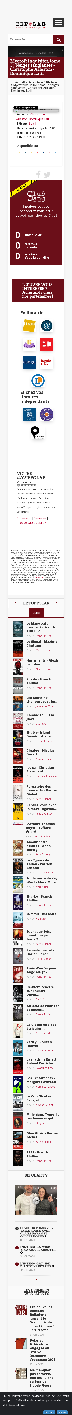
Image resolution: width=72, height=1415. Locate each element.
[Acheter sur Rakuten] (49, 152)
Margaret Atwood (45, 1086)
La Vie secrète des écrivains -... (41, 1026)
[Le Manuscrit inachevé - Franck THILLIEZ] (18, 629)
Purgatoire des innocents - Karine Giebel (42, 790)
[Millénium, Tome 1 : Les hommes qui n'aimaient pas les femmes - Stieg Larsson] (18, 1121)
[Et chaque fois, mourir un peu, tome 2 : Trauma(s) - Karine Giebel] (18, 938)
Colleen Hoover (44, 1050)
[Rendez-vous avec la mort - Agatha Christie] (18, 811)
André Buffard (43, 836)
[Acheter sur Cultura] (43, 152)
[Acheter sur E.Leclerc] (55, 152)
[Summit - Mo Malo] (18, 919)
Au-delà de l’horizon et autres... (43, 1008)
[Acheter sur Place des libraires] (38, 432)
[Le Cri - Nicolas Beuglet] (18, 1102)
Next (36, 1279)
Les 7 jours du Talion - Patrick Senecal (39, 864)
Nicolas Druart (44, 759)
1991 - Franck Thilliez (37, 1154)
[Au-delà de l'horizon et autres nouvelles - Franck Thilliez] (18, 1012)
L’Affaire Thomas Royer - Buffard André (40, 828)
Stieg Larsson (43, 1123)
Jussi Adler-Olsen (45, 706)
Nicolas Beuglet (44, 1105)
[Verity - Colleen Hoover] (18, 1047)
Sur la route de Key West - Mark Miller (42, 880)
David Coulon (43, 999)
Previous (36, 1217)
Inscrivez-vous (34, 206)
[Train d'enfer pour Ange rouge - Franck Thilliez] (18, 974)
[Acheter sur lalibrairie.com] (46, 414)
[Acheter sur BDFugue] (37, 152)
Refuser (62, 1412)
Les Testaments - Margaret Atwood (41, 1080)
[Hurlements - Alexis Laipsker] (18, 667)
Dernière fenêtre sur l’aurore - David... (40, 991)
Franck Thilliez (43, 635)
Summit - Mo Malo (41, 914)
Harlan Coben (43, 958)
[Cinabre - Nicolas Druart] (18, 756)
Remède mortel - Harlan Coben (40, 952)
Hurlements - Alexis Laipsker (43, 662)
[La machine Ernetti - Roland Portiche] (18, 1065)
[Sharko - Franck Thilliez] (18, 902)
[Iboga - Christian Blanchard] (18, 774)
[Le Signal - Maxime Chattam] (18, 648)
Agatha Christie (44, 813)
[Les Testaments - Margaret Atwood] (18, 1084)
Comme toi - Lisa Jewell (40, 717)
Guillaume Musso (45, 1033)
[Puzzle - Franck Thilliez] (18, 685)
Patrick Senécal (44, 872)
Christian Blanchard (47, 776)
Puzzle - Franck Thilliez (39, 681)
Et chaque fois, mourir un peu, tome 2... (39, 935)
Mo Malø (41, 918)
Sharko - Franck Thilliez (39, 898)
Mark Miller (42, 886)
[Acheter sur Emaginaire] (31, 152)
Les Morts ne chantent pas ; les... (42, 700)
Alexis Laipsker (44, 669)
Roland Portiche (45, 1068)
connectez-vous (32, 211)
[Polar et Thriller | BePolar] (30, 25)
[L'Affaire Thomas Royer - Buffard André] (18, 823)
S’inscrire (40, 518)
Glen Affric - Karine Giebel (42, 1135)
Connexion (24, 518)
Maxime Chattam (45, 650)
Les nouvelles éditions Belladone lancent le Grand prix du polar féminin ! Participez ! (42, 1318)
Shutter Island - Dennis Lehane (39, 734)
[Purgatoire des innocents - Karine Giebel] (18, 792)
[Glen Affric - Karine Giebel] (18, 1139)
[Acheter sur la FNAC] (19, 152)
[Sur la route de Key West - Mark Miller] (18, 884)
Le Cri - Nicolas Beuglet (39, 1098)
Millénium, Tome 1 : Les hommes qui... (43, 1116)
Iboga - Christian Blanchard (40, 769)
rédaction (39, 577)
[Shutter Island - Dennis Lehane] (18, 738)
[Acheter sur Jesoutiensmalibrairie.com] (29, 414)
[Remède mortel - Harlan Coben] (18, 956)
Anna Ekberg (43, 854)
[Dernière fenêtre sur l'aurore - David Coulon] (18, 993)
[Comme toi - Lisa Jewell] (18, 720)
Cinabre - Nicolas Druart (41, 752)
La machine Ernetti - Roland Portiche (43, 1061)
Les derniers (36, 1292)
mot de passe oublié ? (32, 523)
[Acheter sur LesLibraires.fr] (25, 152)
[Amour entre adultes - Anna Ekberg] (18, 848)
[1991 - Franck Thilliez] (18, 1158)
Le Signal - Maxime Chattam (42, 643)
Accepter (49, 1412)
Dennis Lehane (44, 741)
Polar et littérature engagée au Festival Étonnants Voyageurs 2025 (43, 1350)
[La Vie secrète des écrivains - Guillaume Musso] (18, 1030)
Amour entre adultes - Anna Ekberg (39, 846)
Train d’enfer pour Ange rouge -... (41, 970)
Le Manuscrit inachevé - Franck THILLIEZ (41, 627)
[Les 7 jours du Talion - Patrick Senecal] (18, 866)
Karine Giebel (43, 799)
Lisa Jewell (41, 723)
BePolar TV (36, 1175)
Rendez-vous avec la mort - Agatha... (42, 807)
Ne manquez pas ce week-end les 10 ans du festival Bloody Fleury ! (41, 1377)
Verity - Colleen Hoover (39, 1044)
